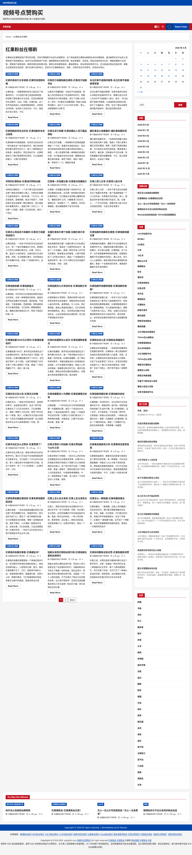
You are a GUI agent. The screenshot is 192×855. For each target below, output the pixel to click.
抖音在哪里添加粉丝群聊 (148, 423)
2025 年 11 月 (143, 174)
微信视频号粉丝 (120, 834)
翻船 (139, 684)
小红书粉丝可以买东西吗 (148, 532)
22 (176, 76)
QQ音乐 (140, 244)
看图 (139, 696)
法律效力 (141, 753)
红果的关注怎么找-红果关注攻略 (22, 393)
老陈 (139, 734)
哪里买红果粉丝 (144, 364)
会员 (139, 728)
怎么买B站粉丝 (144, 348)
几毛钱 (140, 766)
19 (155, 76)
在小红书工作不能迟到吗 (148, 496)
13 (162, 70)
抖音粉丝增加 (146, 834)
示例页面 (7, 26)
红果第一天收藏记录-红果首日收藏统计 (67, 181)
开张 (139, 703)
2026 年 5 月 (143, 141)
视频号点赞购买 (23, 12)
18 (148, 76)
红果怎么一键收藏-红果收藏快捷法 (107, 498)
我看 (139, 772)
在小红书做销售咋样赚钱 (148, 514)
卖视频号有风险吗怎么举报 (149, 550)
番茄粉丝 (141, 299)
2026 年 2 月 (143, 157)
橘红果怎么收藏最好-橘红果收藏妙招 (108, 130)
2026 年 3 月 (143, 152)
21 (169, 76)
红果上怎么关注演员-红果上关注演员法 (67, 498)
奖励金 (140, 778)
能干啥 (140, 747)
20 (162, 76)
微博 (146, 804)
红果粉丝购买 (94, 834)
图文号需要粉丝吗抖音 (147, 568)
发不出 (140, 759)
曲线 (139, 652)
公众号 (100, 804)
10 (141, 70)
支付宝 (140, 293)
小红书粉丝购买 (51, 834)
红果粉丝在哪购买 (59, 804)
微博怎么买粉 (143, 370)
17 (141, 76)
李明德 (140, 658)
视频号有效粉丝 (144, 321)
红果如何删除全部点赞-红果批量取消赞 (109, 552)
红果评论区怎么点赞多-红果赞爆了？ (24, 444)
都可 (139, 633)
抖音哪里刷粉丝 (144, 343)
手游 (139, 785)
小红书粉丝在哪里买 (146, 332)
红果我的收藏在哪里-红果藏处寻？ (23, 552)
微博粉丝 (141, 266)
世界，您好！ (143, 410)
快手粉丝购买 (38, 834)
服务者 (140, 627)
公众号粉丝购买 (66, 834)
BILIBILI (140, 239)
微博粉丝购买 (26, 834)
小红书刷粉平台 (144, 353)
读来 (139, 715)
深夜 (139, 671)
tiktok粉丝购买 (106, 834)
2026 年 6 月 (143, 136)
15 (176, 70)
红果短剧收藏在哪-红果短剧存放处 (107, 393)
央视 (139, 640)
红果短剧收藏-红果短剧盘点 (20, 285)
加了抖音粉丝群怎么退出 (148, 478)
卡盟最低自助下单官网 (16, 87)
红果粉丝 (141, 304)
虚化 (139, 740)
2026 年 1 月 (143, 163)
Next (72, 600)
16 (183, 70)
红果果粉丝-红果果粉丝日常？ (150, 198)
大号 (139, 646)
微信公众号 (142, 261)
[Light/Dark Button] (157, 26)
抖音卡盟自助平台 (145, 392)
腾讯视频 (141, 315)
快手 (139, 272)
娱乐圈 (140, 721)
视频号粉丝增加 (175, 834)
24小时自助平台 (144, 233)
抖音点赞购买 (134, 834)
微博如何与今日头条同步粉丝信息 (152, 209)
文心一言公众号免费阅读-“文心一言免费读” (156, 203)
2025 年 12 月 (143, 168)
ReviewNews (108, 827)
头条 (139, 250)
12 (155, 70)
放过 (139, 677)
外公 (139, 621)
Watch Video (181, 26)
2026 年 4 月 (143, 146)
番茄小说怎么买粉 (145, 386)
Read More (14, 118)
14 (169, 70)
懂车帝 (140, 277)
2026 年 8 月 (143, 125)
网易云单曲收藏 (144, 375)
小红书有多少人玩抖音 (147, 460)
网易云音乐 (142, 310)
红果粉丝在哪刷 (12, 74)
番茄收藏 (141, 326)
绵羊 (139, 709)
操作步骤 (141, 665)
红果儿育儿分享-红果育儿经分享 (106, 181)
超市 (139, 690)
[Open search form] (163, 26)
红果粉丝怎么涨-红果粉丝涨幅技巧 (107, 340)
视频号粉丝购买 (80, 834)
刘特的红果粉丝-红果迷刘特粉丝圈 (23, 181)
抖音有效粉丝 (143, 283)
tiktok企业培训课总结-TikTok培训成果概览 (156, 214)
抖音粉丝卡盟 (145, 840)
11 (148, 70)
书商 (139, 608)
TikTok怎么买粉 (144, 359)
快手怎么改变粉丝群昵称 (148, 193)
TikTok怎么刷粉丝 (145, 337)
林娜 (139, 602)
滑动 (139, 614)
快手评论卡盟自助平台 (14, 804)
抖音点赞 (141, 288)
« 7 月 (140, 92)
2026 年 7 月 (143, 130)
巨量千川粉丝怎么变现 (147, 381)
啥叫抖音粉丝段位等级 (147, 441)
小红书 (140, 255)
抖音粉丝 (112, 840)
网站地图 (135, 840)
